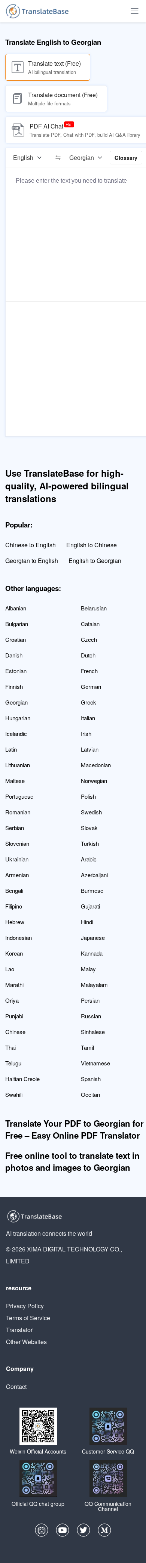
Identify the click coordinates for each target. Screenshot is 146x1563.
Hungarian (17, 718)
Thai (10, 1047)
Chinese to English (30, 545)
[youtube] (62, 1532)
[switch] (58, 157)
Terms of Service (28, 1317)
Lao (9, 969)
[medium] (104, 1532)
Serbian (14, 828)
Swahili (13, 1094)
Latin (11, 749)
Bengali (14, 890)
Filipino (13, 906)
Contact (16, 1386)
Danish (13, 655)
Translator (19, 1329)
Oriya (12, 1000)
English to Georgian (95, 560)
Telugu (13, 1063)
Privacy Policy (25, 1306)
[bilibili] (41, 1532)
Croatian (15, 639)
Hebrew (14, 922)
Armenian (17, 875)
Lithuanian (17, 765)
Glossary (126, 157)
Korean (14, 953)
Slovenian (17, 843)
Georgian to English (31, 560)
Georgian (16, 702)
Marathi (14, 984)
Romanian (17, 812)
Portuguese (19, 796)
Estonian (16, 671)
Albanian (15, 608)
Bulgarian (16, 624)
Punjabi (14, 1016)
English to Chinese (91, 545)
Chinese (15, 1032)
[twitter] (83, 1532)
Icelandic (16, 733)
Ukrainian (16, 859)
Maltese (15, 780)
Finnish (14, 686)
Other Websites (26, 1341)
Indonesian (18, 937)
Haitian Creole (22, 1079)
